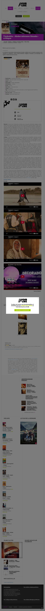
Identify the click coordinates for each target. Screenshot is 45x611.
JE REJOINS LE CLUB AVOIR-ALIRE (22, 310)
